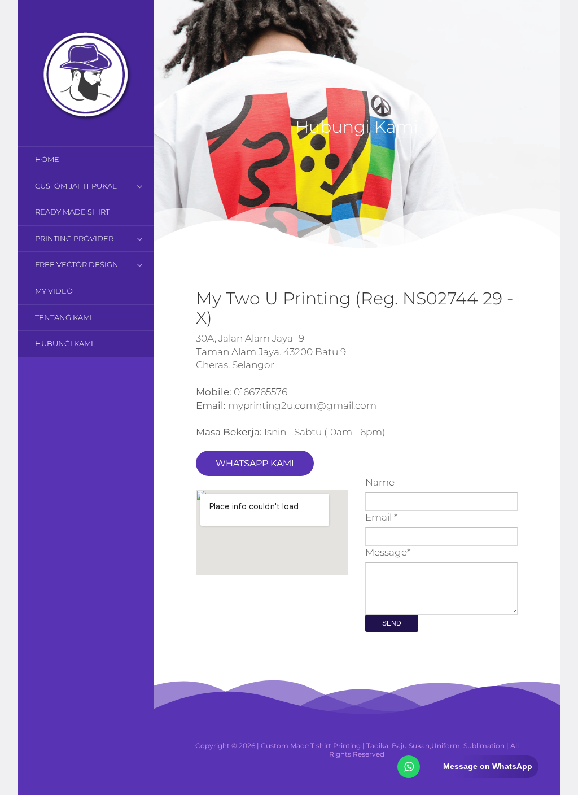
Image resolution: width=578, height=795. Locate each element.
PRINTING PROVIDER (74, 238)
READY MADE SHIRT (72, 211)
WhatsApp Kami (255, 463)
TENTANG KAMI (63, 317)
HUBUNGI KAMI (64, 343)
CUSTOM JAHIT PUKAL (76, 185)
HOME (47, 159)
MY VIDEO (54, 290)
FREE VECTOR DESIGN (77, 264)
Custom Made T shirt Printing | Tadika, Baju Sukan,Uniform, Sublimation (383, 745)
